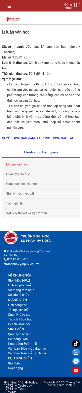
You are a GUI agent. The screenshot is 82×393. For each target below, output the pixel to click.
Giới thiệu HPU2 (19, 280)
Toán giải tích (15, 203)
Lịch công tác (17, 305)
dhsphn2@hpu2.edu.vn (23, 264)
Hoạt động (15, 368)
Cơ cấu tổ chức (18, 295)
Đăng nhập (68, 6)
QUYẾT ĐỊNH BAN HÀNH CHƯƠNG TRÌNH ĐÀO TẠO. (38, 138)
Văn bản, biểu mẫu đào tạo (27, 348)
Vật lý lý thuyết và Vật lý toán (26, 213)
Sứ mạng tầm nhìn (21, 290)
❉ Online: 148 (13, 382)
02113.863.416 (17, 259)
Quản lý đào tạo (19, 315)
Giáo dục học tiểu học (21, 184)
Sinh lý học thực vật (20, 193)
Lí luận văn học (17, 164)
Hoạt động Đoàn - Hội (23, 344)
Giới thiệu (14, 363)
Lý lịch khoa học (19, 324)
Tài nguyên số (18, 310)
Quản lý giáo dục (18, 174)
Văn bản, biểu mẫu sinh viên (28, 353)
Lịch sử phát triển (20, 285)
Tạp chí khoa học (20, 319)
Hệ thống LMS (18, 339)
